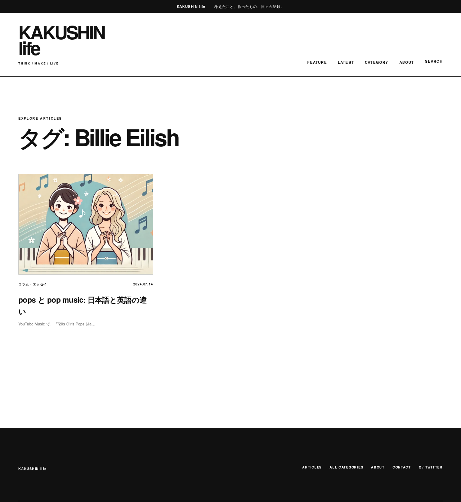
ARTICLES (312, 467)
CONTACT (402, 467)
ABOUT (406, 62)
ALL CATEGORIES (346, 467)
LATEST (346, 62)
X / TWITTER (431, 467)
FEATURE (317, 62)
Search (434, 61)
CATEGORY (377, 62)
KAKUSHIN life (32, 468)
